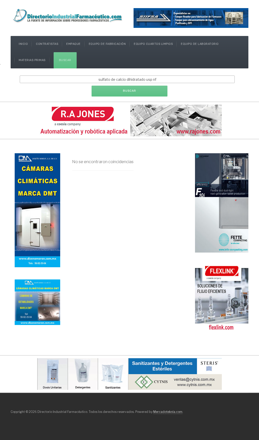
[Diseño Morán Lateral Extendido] (37, 210)
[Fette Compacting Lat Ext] (221, 202)
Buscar (65, 60)
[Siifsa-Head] (191, 17)
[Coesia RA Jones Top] (129, 120)
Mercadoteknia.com (167, 412)
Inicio (23, 44)
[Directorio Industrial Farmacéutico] (68, 15)
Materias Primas (32, 60)
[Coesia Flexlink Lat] (221, 297)
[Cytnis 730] (129, 373)
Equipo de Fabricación (107, 44)
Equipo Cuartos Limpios (153, 44)
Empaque (73, 44)
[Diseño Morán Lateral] (37, 302)
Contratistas (47, 44)
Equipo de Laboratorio (200, 44)
